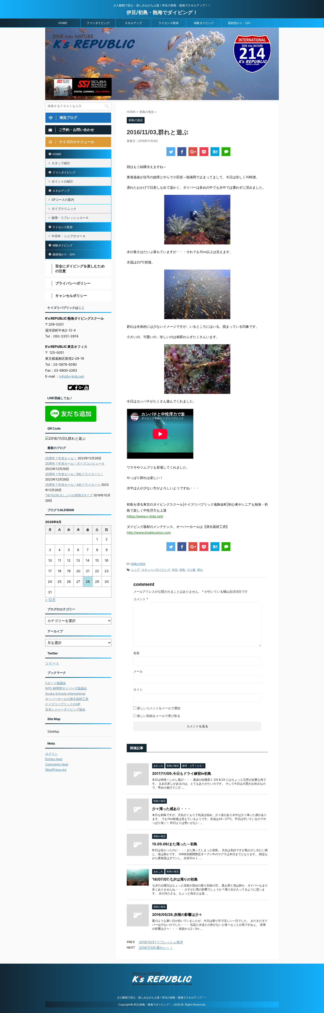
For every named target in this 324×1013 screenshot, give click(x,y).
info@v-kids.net (71, 376)
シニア (135, 570)
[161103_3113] (197, 369)
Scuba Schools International (65, 693)
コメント (140, 599)
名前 (136, 653)
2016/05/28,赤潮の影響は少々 (177, 914)
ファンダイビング (98, 23)
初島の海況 (138, 564)
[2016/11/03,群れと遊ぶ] (214, 151)
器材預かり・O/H (239, 23)
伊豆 (175, 570)
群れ (200, 570)
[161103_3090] (197, 219)
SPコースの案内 (63, 199)
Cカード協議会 (55, 683)
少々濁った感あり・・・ (171, 808)
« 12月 (50, 600)
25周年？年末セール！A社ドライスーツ (72, 484)
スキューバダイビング (156, 570)
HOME (62, 23)
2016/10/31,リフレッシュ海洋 (161, 942)
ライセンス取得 (168, 23)
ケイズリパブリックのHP (62, 704)
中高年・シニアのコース (69, 236)
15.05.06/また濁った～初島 (174, 844)
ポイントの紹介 (62, 181)
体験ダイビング (204, 23)
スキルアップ (133, 23)
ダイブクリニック (64, 208)
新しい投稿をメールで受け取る (158, 716)
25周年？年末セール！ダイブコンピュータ (74, 463)
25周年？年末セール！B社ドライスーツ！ (74, 474)
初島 (182, 570)
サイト (138, 689)
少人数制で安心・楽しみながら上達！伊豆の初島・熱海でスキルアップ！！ (162, 997)
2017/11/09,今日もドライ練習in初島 (181, 773)
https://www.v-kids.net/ (145, 516)
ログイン (51, 754)
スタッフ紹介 (61, 163)
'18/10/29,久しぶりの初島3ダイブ (69, 495)
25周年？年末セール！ (61, 458)
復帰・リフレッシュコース (70, 218)
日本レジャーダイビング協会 (65, 709)
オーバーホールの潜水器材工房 (66, 699)
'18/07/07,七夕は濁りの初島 (175, 879)
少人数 (191, 570)
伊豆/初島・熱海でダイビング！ (162, 12)
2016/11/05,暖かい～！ (156, 948)
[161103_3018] (197, 294)
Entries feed (53, 759)
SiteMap (53, 731)
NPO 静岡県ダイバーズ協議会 (66, 688)
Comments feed (56, 764)
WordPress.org (55, 769)
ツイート (52, 663)
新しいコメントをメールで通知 (158, 708)
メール (138, 671)
